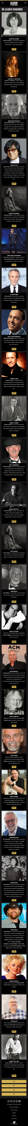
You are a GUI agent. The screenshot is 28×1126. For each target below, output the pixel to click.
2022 (14, 1094)
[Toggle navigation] (25, 2)
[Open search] (2, 2)
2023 (14, 1089)
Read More (14, 49)
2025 (14, 1081)
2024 (14, 1085)
